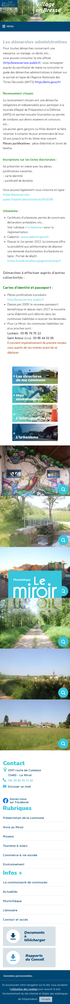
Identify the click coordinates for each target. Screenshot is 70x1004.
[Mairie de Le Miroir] (9, 8)
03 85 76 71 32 (23, 780)
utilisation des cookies (24, 989)
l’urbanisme (34, 227)
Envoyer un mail (19, 786)
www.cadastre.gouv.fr (35, 237)
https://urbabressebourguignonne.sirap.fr (34, 261)
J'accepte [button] (45, 999)
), (23, 63)
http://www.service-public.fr (25, 300)
